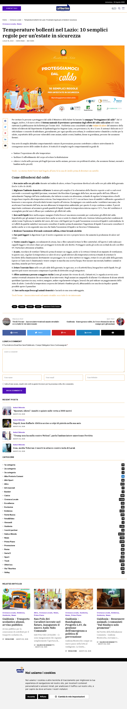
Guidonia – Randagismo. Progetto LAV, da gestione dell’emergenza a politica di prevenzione (76, 627)
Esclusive (64, 507)
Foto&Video (64, 519)
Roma (64, 549)
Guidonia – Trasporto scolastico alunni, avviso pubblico (16, 621)
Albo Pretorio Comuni (64, 476)
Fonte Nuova (64, 515)
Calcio (64, 495)
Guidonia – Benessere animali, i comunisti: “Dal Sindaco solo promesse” (111, 623)
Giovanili (64, 522)
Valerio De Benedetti (45, 645)
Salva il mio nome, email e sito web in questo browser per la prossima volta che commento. (39, 384)
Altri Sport (64, 480)
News (19, 24)
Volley (64, 572)
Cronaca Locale (15, 20)
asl (14, 306)
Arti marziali (64, 488)
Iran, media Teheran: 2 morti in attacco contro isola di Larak (44, 448)
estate (30, 306)
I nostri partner (64, 530)
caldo (22, 306)
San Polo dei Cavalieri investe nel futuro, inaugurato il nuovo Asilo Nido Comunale (47, 624)
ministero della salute (52, 306)
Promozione (64, 545)
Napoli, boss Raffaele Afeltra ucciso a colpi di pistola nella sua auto (47, 423)
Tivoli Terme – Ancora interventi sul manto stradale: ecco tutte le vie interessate (46, 295)
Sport (64, 557)
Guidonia (64, 526)
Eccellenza (64, 503)
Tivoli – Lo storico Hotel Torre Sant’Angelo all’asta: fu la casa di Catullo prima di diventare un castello (55, 171)
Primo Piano (64, 542)
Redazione (9, 639)
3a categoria (64, 472)
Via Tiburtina (64, 568)
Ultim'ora (64, 565)
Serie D (64, 553)
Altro (64, 484)
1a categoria (64, 465)
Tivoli (64, 561)
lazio (38, 306)
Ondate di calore (100, 126)
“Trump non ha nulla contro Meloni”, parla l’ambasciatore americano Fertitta (53, 435)
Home (4, 20)
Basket (64, 492)
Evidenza (64, 511)
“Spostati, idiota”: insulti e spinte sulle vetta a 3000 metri (42, 411)
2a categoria (64, 469)
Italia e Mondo (19, 407)
